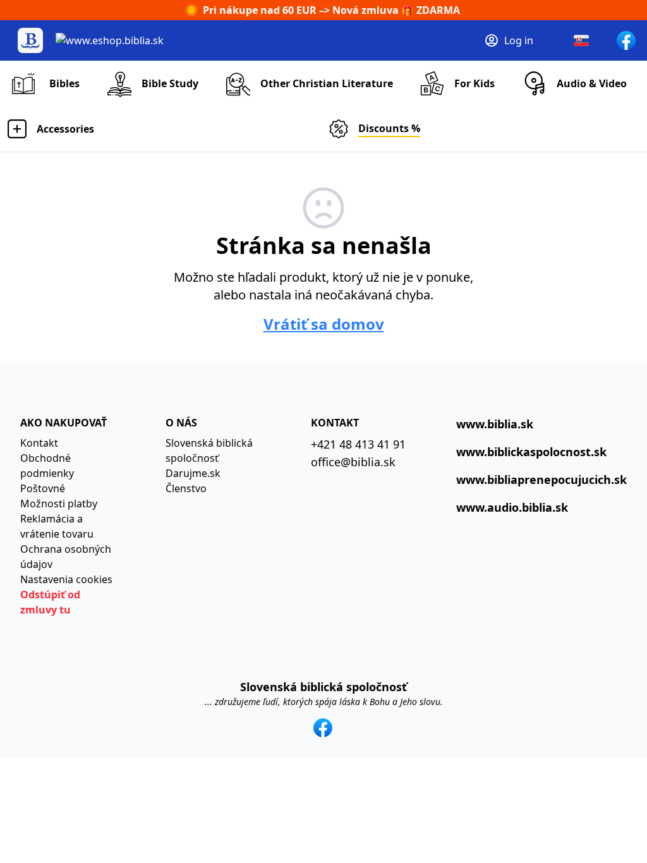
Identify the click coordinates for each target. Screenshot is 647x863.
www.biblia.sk (494, 423)
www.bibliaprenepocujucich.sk (541, 479)
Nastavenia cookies (66, 579)
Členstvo (186, 488)
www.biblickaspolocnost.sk (531, 451)
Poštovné (42, 488)
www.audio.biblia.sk (512, 507)
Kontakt (39, 443)
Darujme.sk (193, 473)
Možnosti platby (58, 503)
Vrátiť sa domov (323, 324)
